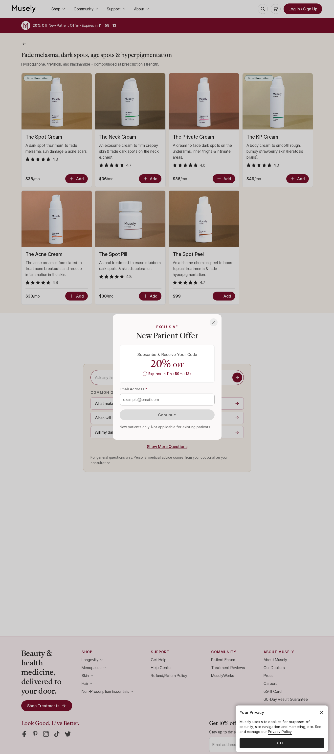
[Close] (214, 322)
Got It (281, 743)
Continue (167, 414)
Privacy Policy (280, 731)
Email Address (133, 389)
